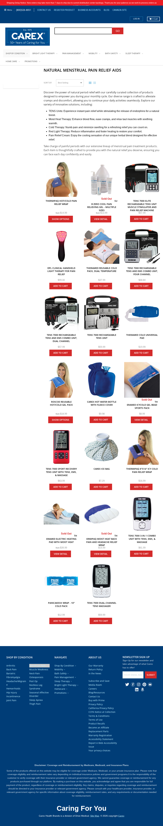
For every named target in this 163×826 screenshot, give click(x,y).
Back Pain (11, 669)
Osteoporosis (36, 677)
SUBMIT (151, 675)
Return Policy (96, 669)
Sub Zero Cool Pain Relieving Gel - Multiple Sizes (102, 205)
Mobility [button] (58, 669)
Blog (106, 10)
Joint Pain (11, 700)
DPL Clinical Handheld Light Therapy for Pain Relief (61, 271)
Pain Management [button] (64, 677)
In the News (95, 673)
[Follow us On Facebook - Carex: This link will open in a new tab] (133, 684)
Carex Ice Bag (102, 468)
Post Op (33, 681)
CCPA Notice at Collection (102, 711)
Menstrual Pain (37, 665)
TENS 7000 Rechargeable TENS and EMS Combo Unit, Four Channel (142, 271)
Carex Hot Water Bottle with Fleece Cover (101, 403)
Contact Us (44, 10)
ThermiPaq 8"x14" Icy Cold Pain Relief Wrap (142, 470)
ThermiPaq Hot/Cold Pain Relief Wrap (61, 202)
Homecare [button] (59, 688)
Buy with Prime (97, 700)
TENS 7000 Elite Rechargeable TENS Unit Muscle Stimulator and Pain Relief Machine (142, 205)
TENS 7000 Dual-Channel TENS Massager (101, 604)
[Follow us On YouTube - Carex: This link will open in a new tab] (150, 684)
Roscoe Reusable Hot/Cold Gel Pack (61, 403)
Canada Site (120, 10)
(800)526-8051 (23, 10)
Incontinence (13, 696)
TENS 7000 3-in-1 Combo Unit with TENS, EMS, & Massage (142, 538)
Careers (93, 688)
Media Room (95, 684)
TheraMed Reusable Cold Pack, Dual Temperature (101, 270)
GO (118, 31)
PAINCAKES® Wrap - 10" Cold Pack (61, 604)
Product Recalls (97, 723)
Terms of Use (96, 719)
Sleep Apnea (36, 699)
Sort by (48, 83)
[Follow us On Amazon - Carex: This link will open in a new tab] (142, 689)
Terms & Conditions (99, 715)
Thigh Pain (35, 703)
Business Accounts (89, 10)
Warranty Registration (100, 735)
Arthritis (10, 665)
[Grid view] (91, 83)
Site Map (94, 816)
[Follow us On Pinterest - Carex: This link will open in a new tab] (144, 684)
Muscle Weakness (38, 669)
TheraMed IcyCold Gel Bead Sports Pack (142, 404)
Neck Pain (34, 673)
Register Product (64, 10)
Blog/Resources (97, 692)
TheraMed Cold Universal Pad (142, 336)
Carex (121, 816)
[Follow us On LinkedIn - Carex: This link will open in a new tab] (137, 689)
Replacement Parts (99, 731)
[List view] (95, 83)
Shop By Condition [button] (64, 665)
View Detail (101, 219)
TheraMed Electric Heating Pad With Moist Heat (61, 538)
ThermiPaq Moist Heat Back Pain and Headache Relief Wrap (101, 540)
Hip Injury (11, 692)
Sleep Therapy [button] (62, 681)
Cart (155, 19)
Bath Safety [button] (60, 673)
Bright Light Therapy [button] (65, 685)
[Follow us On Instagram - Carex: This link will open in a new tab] (139, 684)
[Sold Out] (101, 179)
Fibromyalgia (13, 677)
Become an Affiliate (99, 727)
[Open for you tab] (159, 409)
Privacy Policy (96, 704)
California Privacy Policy (101, 708)
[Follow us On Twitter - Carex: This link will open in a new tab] (127, 684)
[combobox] (83, 31)
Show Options (60, 219)
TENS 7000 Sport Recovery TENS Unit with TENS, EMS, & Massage (61, 472)
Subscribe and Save (99, 680)
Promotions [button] (60, 692)
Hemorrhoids (13, 688)
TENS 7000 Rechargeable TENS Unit (101, 336)
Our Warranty (96, 665)
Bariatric (10, 673)
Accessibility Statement (101, 739)
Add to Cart (141, 218)
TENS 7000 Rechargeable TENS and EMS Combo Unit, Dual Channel (61, 338)
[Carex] (27, 37)
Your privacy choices (99, 750)
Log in (136, 19)
